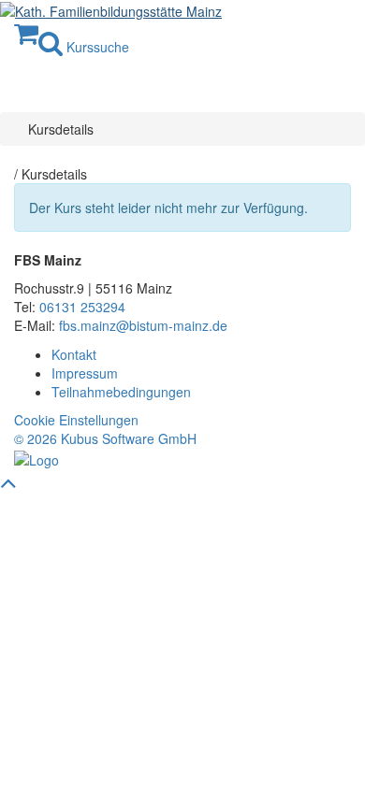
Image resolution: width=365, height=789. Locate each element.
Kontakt (73, 354)
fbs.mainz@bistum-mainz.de (143, 325)
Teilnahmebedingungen (121, 391)
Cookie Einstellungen (76, 419)
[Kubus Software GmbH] (36, 457)
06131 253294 (82, 306)
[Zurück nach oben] (8, 486)
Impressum (84, 373)
